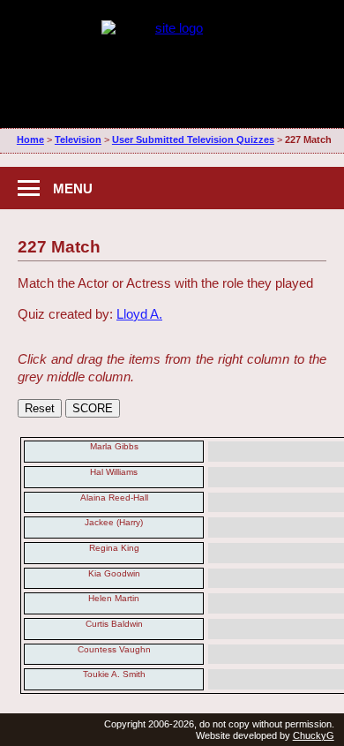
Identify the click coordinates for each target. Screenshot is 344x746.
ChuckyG (313, 735)
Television (78, 139)
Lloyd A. (139, 313)
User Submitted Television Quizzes (193, 139)
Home (30, 139)
